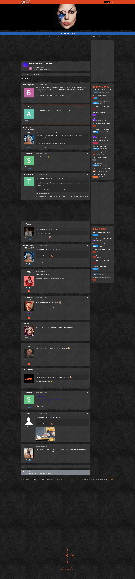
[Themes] (112, 2)
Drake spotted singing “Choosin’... (101, 168)
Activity (40, 2)
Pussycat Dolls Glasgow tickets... (101, 157)
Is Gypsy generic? (97, 163)
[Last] (31, 74)
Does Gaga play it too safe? (99, 146)
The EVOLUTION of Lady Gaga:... (101, 140)
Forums (33, 2)
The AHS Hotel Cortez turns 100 (100, 106)
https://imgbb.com (46, 262)
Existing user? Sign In (96, 2)
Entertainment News (102, 126)
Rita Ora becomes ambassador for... (102, 277)
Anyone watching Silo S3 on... (100, 152)
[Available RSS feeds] (112, 479)
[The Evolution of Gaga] (67, 17)
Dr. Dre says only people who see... (101, 123)
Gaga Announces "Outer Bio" (100, 112)
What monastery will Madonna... (101, 129)
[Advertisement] (55, 49)
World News (101, 97)
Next (28, 74)
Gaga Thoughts (47, 69)
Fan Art (101, 143)
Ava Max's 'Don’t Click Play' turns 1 (101, 89)
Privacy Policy (64, 567)
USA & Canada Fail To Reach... (100, 174)
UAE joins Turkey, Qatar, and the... (101, 95)
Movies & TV (101, 109)
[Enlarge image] (45, 434)
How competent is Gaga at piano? (101, 101)
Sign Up (107, 2)
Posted (41, 84)
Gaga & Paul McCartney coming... (101, 118)
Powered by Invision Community (68, 569)
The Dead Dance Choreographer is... (102, 135)
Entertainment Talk (104, 92)
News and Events (102, 114)
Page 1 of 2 (36, 74)
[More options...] (87, 84)
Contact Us (71, 567)
